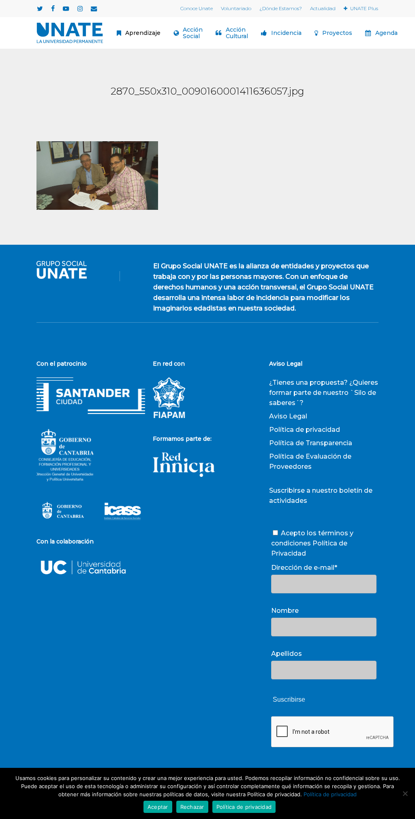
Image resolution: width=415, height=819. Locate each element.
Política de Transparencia (310, 443)
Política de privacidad (304, 429)
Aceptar (158, 807)
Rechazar (192, 807)
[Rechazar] (405, 793)
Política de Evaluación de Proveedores (310, 461)
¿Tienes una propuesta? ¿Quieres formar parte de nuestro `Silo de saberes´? (323, 393)
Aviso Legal (288, 416)
